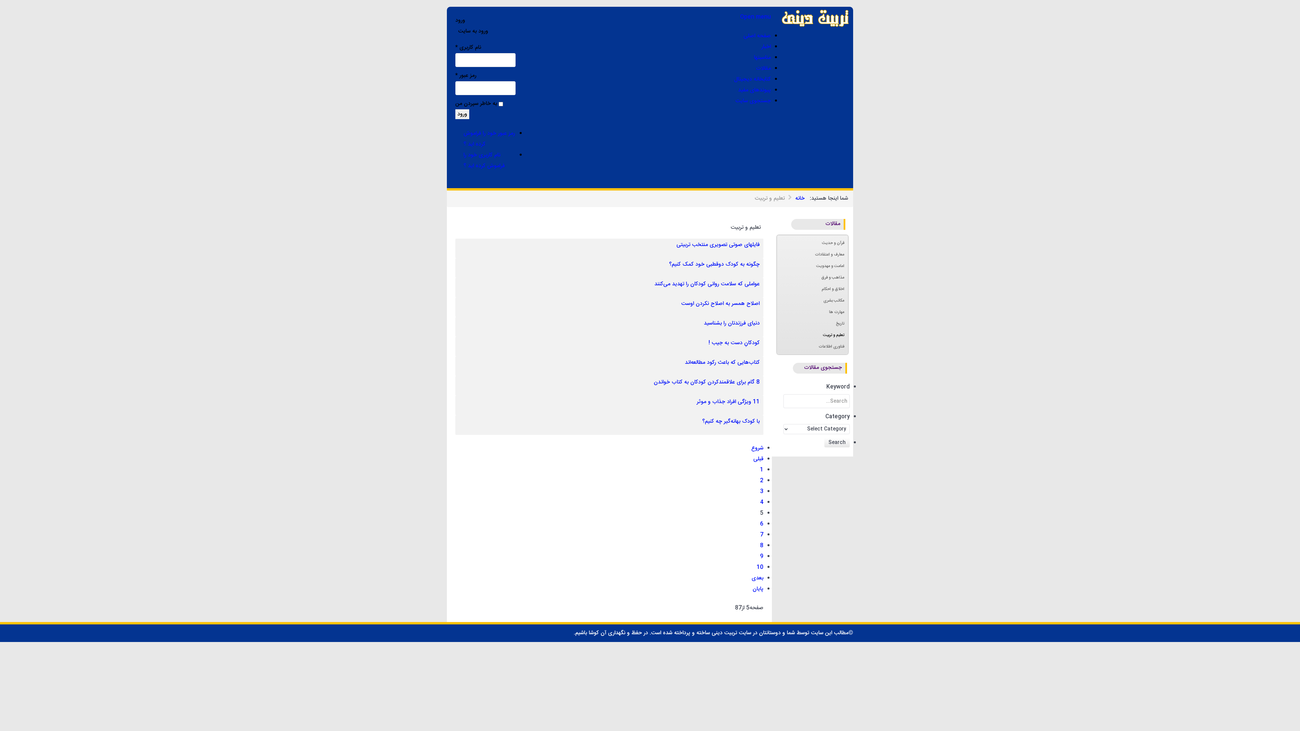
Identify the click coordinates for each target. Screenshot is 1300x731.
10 (760, 567)
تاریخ (840, 323)
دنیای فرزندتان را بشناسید (732, 323)
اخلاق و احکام (833, 289)
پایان (758, 589)
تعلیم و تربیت (833, 335)
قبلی (758, 459)
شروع (757, 448)
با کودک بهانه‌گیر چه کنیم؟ (731, 421)
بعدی (757, 578)
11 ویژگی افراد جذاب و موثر (728, 401)
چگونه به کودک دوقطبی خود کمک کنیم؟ (714, 264)
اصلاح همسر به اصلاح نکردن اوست (720, 303)
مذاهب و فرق (832, 277)
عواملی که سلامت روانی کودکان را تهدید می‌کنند (707, 284)
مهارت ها (836, 312)
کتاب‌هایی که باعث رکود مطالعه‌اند (722, 362)
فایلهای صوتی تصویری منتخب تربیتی (718, 244)
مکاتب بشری (833, 300)
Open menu (755, 17)
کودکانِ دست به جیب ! (734, 343)
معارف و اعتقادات (829, 254)
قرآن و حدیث (833, 243)
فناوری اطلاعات (831, 346)
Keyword (838, 387)
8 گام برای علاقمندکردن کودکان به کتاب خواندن (707, 382)
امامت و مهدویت (830, 266)
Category (837, 416)
